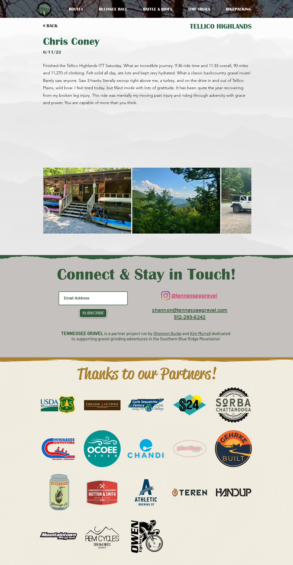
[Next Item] (243, 200)
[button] (113, 9)
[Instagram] (165, 295)
